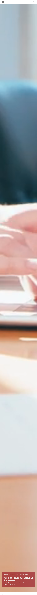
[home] (3, 2)
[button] (34, 2)
